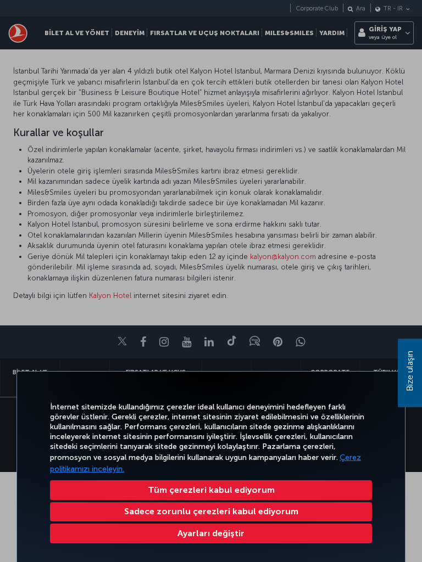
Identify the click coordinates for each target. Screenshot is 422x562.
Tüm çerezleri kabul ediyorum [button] (211, 490)
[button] (211, 533)
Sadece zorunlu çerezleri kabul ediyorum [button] (211, 511)
